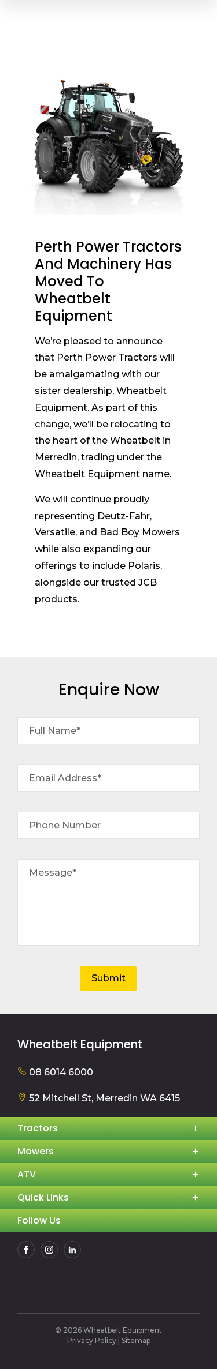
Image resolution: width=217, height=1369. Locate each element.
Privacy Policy (91, 1340)
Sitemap (136, 1340)
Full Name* (54, 730)
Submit (108, 978)
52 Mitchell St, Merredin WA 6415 (103, 1098)
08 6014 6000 (60, 1072)
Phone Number (65, 825)
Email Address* (65, 777)
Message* (52, 872)
